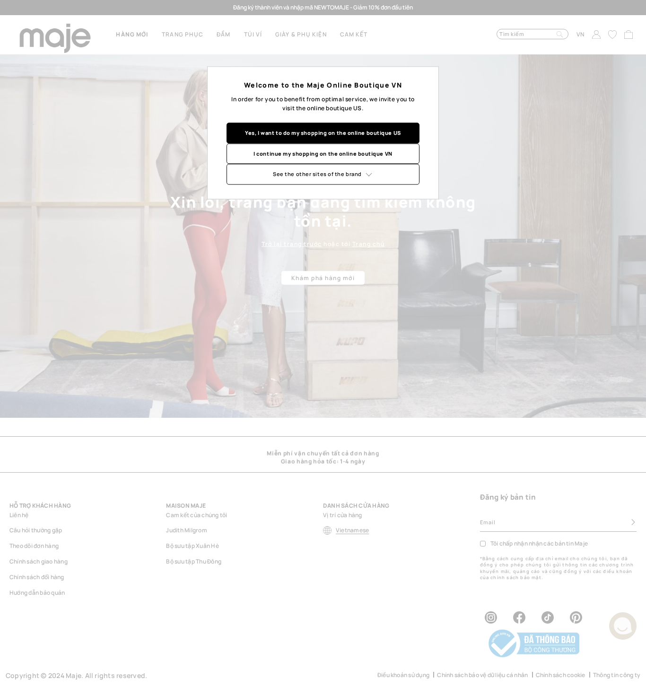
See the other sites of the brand (317, 173)
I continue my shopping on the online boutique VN (322, 153)
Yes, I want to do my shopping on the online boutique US (323, 132)
